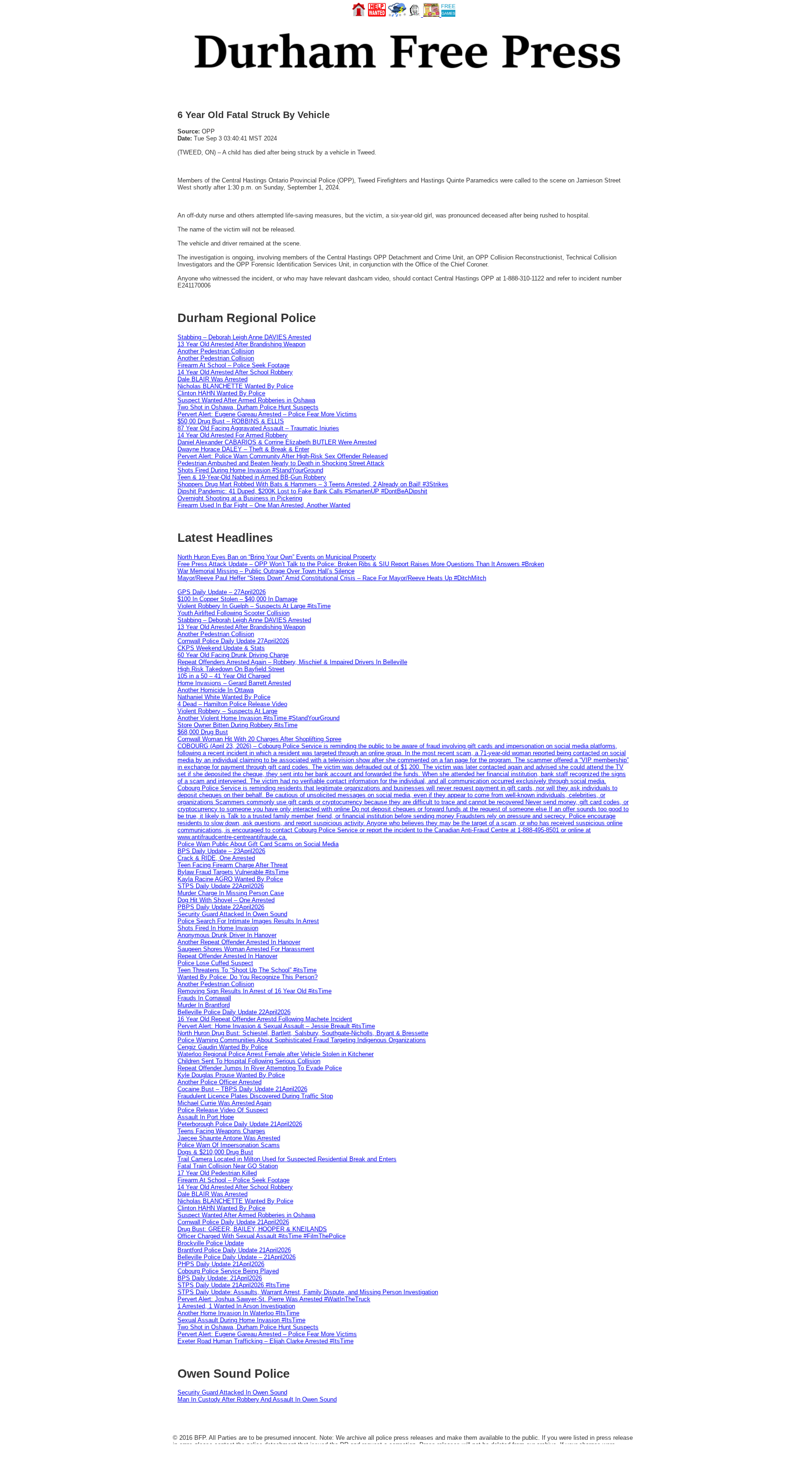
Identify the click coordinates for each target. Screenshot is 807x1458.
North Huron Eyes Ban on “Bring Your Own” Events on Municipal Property (276, 557)
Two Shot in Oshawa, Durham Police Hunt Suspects (248, 407)
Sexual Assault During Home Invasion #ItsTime (241, 1320)
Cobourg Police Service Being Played (228, 1271)
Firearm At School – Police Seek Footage (233, 365)
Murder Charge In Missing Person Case (230, 893)
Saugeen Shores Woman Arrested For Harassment (245, 949)
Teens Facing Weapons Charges (221, 1131)
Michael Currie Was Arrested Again (224, 1103)
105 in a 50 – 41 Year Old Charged (223, 676)
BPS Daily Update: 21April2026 (219, 1278)
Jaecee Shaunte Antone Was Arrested (228, 1138)
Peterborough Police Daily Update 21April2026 (239, 1124)
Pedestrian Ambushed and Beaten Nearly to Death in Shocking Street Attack (280, 463)
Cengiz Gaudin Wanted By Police (222, 1047)
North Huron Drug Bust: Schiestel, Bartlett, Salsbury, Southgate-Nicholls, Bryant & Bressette (302, 1033)
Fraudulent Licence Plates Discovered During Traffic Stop (255, 1096)
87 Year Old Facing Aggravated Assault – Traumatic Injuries (258, 428)
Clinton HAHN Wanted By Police (221, 393)
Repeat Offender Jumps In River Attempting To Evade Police (259, 1068)
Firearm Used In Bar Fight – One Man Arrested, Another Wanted (263, 505)
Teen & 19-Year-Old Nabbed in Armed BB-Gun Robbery (251, 477)
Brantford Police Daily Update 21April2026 (234, 1250)
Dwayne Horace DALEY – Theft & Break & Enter (243, 449)
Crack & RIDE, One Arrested (216, 858)
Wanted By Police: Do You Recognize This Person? (247, 977)
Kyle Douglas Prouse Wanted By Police (231, 1075)
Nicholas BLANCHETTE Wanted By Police (235, 386)
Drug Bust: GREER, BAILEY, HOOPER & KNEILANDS (252, 1229)
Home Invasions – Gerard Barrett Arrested (234, 683)
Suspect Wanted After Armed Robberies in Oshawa (246, 400)
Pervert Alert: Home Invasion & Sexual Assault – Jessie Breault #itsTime (276, 1026)
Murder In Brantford (203, 1005)
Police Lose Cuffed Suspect (215, 963)
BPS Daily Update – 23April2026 (221, 851)
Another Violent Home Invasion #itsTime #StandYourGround (258, 718)
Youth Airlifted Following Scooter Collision (233, 613)
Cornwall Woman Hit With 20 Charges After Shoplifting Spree (259, 739)
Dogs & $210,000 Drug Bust (215, 1152)
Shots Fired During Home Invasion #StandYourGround (250, 470)
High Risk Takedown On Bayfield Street (230, 669)
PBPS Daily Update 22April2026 (220, 907)
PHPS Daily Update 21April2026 (220, 1264)
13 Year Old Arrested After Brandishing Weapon (241, 344)
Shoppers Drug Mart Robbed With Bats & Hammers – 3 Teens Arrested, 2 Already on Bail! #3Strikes (312, 484)
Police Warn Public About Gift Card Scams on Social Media (258, 844)
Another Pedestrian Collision (215, 351)
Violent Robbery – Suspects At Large (227, 711)
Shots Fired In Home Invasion (217, 928)
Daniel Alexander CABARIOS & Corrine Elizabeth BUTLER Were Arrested (276, 442)
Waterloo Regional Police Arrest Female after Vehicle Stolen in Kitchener (275, 1054)
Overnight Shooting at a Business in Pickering (239, 498)
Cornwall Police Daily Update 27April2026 (233, 641)
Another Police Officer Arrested (219, 1082)
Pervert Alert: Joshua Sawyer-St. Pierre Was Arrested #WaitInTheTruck (273, 1299)
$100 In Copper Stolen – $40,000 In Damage (237, 599)
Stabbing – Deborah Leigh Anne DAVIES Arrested (244, 337)
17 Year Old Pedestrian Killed (217, 1173)
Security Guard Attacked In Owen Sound (232, 914)
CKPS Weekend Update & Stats (221, 648)
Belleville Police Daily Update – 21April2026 (236, 1257)
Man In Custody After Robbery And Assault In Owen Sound (257, 1399)
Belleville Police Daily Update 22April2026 (233, 1012)
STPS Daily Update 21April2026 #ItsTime (233, 1285)
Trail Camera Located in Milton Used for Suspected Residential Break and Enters (286, 1159)
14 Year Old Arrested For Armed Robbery (232, 435)
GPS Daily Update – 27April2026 (221, 592)
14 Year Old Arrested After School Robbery (235, 372)
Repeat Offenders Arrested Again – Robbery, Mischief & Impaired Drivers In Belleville (292, 662)
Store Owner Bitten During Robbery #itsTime (237, 725)
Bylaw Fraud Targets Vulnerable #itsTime (233, 872)
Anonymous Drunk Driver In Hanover (226, 935)
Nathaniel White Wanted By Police (223, 697)
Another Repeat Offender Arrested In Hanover (238, 942)
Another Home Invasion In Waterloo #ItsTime (238, 1313)
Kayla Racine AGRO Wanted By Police (230, 879)
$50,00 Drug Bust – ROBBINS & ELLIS (230, 421)
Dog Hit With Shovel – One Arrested (226, 900)
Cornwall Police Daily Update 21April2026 (233, 1222)
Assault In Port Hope (205, 1117)
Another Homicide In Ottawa (215, 690)
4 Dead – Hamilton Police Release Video (232, 704)
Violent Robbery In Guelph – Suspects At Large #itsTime (254, 606)
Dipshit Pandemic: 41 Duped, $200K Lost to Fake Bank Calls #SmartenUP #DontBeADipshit (302, 491)
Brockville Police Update (210, 1243)
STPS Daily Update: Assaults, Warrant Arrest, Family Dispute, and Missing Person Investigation (307, 1292)
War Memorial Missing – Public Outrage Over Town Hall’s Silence (265, 571)
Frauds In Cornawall (204, 998)
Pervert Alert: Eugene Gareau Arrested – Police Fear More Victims (267, 414)
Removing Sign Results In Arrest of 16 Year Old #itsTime (254, 991)
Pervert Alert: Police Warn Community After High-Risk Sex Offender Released (282, 456)
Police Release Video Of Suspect (222, 1110)
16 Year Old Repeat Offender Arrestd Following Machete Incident (264, 1019)
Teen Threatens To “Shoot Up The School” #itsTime (247, 970)
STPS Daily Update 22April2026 (220, 886)
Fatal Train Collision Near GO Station (227, 1166)
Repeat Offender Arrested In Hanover (227, 956)
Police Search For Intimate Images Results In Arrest (248, 921)
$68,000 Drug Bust (202, 732)
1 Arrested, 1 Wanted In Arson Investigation (236, 1306)
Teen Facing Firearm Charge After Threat (232, 865)
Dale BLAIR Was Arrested (212, 379)
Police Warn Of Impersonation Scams (228, 1145)
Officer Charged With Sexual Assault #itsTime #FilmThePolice (261, 1236)
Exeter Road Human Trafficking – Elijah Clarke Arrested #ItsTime (265, 1341)
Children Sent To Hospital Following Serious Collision (248, 1061)
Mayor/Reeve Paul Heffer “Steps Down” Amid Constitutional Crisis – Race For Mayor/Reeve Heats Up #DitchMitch (331, 578)
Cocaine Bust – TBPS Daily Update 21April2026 (242, 1089)
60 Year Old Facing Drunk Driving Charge (233, 655)
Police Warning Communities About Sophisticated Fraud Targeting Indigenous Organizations (301, 1040)
